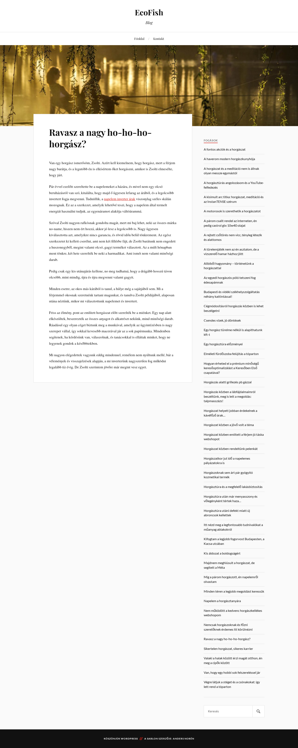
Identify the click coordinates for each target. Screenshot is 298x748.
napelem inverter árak (119, 198)
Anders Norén (183, 738)
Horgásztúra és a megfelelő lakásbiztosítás (233, 487)
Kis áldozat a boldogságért (222, 553)
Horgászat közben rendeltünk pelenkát (231, 448)
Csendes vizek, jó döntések (222, 320)
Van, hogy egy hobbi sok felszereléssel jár (232, 672)
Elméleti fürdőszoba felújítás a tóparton (231, 354)
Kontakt (158, 38)
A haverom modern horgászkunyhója (229, 159)
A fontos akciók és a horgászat (224, 149)
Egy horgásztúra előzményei (223, 344)
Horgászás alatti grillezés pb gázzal (228, 382)
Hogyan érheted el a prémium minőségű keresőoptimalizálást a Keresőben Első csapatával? (231, 367)
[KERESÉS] (258, 711)
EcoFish (149, 12)
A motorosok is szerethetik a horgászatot (232, 211)
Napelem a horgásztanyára (222, 601)
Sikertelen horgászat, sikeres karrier (228, 648)
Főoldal (139, 38)
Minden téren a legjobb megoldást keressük (234, 591)
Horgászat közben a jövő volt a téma (229, 425)
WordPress (129, 738)
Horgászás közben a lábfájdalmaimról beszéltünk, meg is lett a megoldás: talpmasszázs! (229, 396)
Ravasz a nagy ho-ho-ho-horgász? (100, 138)
